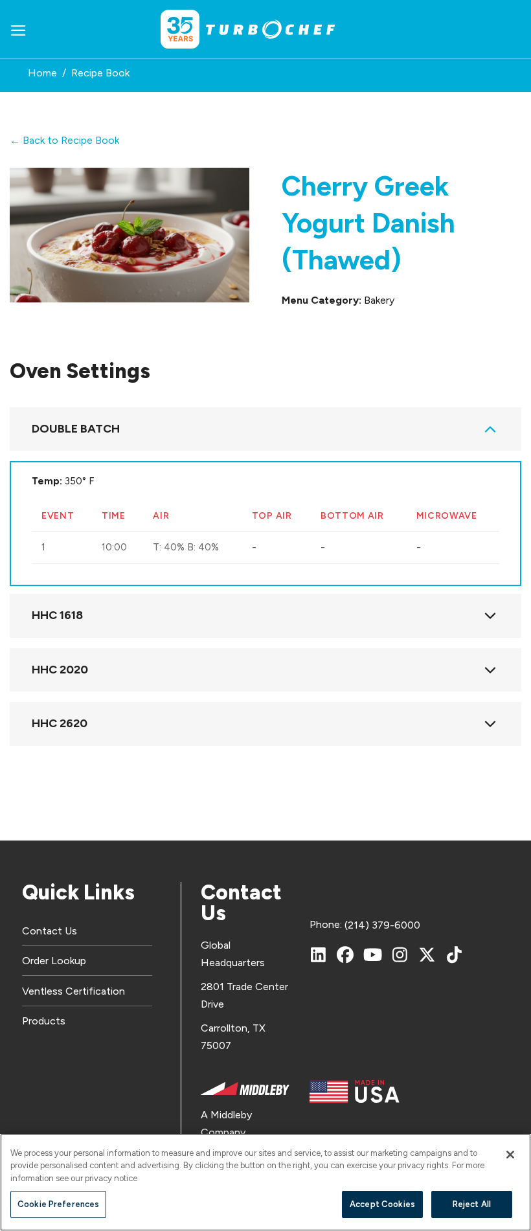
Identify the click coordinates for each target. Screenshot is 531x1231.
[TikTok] (454, 954)
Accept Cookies (382, 1204)
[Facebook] (345, 954)
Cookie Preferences (58, 1204)
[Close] (510, 1154)
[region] (265, 1182)
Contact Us (49, 931)
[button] (18, 29)
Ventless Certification (73, 991)
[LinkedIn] (318, 954)
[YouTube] (372, 954)
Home (42, 73)
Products (43, 1021)
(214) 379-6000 (382, 925)
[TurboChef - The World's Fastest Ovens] (270, 29)
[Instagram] (399, 954)
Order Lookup (54, 960)
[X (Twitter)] (426, 954)
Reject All (472, 1204)
